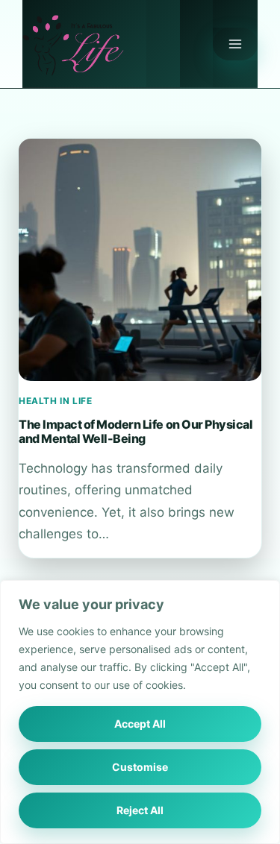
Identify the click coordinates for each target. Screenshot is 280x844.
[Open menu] (235, 44)
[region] (140, 712)
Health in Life (55, 400)
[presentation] (140, 260)
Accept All (140, 723)
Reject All (140, 810)
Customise (140, 766)
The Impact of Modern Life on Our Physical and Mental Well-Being (135, 431)
